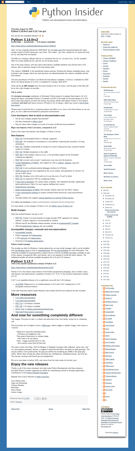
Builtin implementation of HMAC (27, 190)
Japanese (106, 68)
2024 (105, 241)
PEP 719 (18, 303)
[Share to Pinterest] (45, 398)
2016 (105, 265)
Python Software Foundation (37, 373)
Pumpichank (108, 107)
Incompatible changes (23, 233)
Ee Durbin (109, 318)
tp (106, 400)
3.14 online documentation (25, 298)
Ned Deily (109, 356)
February (108, 235)
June (107, 223)
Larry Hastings (110, 342)
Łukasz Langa (110, 386)
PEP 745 (18, 306)
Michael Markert (111, 349)
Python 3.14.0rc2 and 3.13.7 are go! (112, 211)
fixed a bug (58, 50)
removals (24, 235)
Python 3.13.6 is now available (111, 215)
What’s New (37, 122)
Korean (105, 71)
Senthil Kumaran (109, 169)
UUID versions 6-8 (22, 171)
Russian (105, 78)
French (105, 63)
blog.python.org (106, 426)
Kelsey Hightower (111, 339)
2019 (105, 256)
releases (19, 402)
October (108, 201)
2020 (105, 253)
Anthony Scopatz (111, 295)
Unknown (109, 379)
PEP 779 (18, 139)
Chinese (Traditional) (109, 61)
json (74, 163)
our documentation (61, 250)
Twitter (108, 36)
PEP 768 (18, 168)
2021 (105, 250)
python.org (106, 44)
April (106, 229)
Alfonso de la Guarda (112, 291)
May (106, 226)
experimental (64, 223)
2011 (105, 279)
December (108, 196)
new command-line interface (27, 193)
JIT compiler (73, 223)
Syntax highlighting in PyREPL (27, 163)
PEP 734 (18, 152)
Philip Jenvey (110, 366)
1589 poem (46, 325)
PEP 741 (18, 179)
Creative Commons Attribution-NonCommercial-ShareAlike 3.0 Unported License (111, 420)
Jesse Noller (108, 165)
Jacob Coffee (110, 332)
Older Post (86, 409)
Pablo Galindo (110, 359)
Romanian (106, 76)
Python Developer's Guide (111, 49)
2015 (105, 268)
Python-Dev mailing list (110, 47)
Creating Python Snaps (111, 109)
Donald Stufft (110, 312)
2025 (105, 193)
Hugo (107, 329)
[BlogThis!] (38, 398)
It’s (12, 42)
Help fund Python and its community (29, 312)
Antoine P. (109, 298)
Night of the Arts (43, 377)
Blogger (115, 432)
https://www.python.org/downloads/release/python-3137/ (32, 268)
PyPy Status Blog (110, 100)
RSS (102, 36)
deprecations (37, 235)
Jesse (108, 335)
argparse (68, 163)
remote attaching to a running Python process (56, 198)
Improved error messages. (25, 187)
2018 (105, 259)
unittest (61, 163)
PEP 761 (18, 218)
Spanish (105, 81)
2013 (105, 273)
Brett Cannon (108, 173)
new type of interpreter (25, 182)
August (107, 207)
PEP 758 (18, 160)
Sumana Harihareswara (113, 373)
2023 (105, 244)
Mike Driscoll (110, 352)
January (108, 238)
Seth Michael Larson (112, 369)
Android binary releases (30, 226)
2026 (105, 190)
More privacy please (110, 148)
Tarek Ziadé (108, 146)
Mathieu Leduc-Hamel (113, 345)
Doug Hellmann (110, 315)
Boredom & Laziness (111, 177)
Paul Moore (109, 362)
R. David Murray (109, 125)
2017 (105, 262)
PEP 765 (18, 176)
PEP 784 (18, 155)
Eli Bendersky (108, 90)
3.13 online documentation (25, 301)
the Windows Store (22, 250)
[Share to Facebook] (43, 398)
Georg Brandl (110, 325)
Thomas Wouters (111, 376)
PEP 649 (18, 142)
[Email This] (35, 398)
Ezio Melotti (109, 322)
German (105, 66)
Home (51, 409)
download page (44, 250)
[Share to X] (40, 398)
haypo (108, 396)
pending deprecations (35, 241)
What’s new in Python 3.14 (62, 206)
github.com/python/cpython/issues (40, 309)
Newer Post (15, 409)
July (106, 220)
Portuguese (106, 73)
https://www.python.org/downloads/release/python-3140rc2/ (33, 46)
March (107, 232)
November (108, 198)
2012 (105, 276)
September (108, 204)
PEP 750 (18, 147)
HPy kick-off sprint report (111, 102)
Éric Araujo (109, 390)
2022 (105, 247)
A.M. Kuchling (110, 288)
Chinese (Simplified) (109, 58)
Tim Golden (108, 115)
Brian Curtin (108, 180)
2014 (105, 270)
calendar (18, 165)
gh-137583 (19, 284)
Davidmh (108, 308)
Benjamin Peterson (112, 301)
